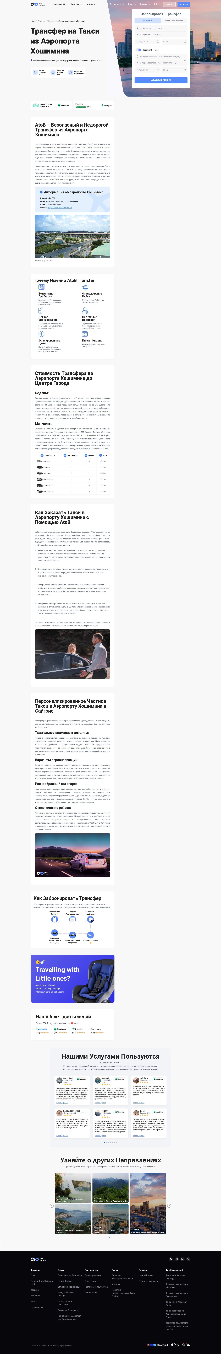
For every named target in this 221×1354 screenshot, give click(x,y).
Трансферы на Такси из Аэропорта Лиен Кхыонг (75, 1201)
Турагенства (90, 1281)
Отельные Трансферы (68, 1310)
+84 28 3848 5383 (53, 204)
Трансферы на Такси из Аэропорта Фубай (73, 1232)
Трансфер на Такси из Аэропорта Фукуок (128, 1201)
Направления (37, 1307)
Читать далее (62, 1103)
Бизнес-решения (93, 1275)
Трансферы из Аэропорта (70, 1275)
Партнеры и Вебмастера (96, 1287)
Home (33, 21)
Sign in (169, 4)
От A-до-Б (147, 20)
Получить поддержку (149, 1281)
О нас (33, 1275)
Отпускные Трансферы (69, 1287)
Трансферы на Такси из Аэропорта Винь (128, 1232)
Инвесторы (36, 1295)
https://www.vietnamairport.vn (60, 208)
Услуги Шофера (65, 1281)
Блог (33, 1301)
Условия (116, 1284)
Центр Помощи (146, 1275)
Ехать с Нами (91, 1292)
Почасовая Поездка (174, 20)
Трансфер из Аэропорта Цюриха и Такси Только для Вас (177, 1326)
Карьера (35, 1290)
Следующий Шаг (161, 80)
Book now (184, 4)
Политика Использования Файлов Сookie (123, 1293)
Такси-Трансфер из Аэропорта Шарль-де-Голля (176, 1314)
